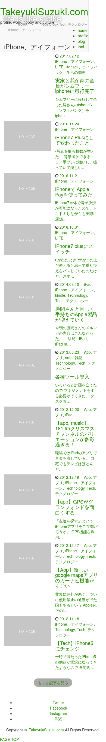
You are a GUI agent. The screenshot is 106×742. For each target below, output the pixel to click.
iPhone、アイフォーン (74, 61)
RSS (58, 719)
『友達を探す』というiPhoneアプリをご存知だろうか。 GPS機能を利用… (76, 529)
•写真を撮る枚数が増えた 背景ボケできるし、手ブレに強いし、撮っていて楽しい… (76, 159)
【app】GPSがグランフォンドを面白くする (74, 507)
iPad (88, 284)
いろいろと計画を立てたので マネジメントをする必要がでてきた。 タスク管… (76, 393)
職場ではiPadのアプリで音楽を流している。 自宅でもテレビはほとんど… (76, 461)
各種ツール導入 (72, 376)
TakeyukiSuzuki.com (46, 729)
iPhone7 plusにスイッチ (74, 248)
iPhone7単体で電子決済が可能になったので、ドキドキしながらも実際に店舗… (76, 211)
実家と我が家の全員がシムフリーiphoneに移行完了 (74, 86)
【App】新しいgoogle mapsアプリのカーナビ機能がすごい (76, 577)
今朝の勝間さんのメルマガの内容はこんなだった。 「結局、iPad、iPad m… (76, 336)
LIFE (59, 66)
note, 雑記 (73, 357)
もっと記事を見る (53, 682)
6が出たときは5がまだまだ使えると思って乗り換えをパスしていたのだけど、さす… (76, 268)
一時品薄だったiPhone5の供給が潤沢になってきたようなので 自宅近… (76, 662)
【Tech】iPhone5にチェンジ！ (74, 645)
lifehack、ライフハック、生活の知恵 (76, 69)
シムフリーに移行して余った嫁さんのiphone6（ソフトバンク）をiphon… (76, 107)
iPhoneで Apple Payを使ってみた (74, 191)
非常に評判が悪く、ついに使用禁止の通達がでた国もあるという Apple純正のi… (76, 602)
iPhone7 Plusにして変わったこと (74, 140)
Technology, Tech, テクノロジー (72, 297)
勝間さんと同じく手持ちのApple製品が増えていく (76, 314)
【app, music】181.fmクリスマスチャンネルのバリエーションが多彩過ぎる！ (75, 433)
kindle (60, 295)
